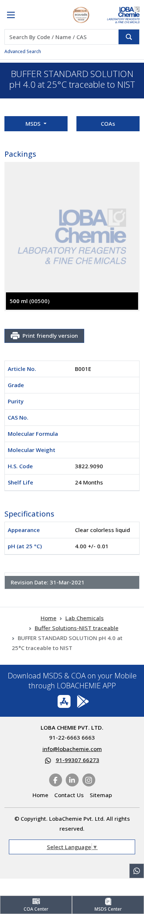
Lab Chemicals (84, 618)
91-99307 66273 (77, 760)
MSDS (33, 123)
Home (48, 618)
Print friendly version (50, 335)
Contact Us (69, 795)
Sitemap (101, 795)
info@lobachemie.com (72, 749)
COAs (108, 123)
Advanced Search (22, 51)
